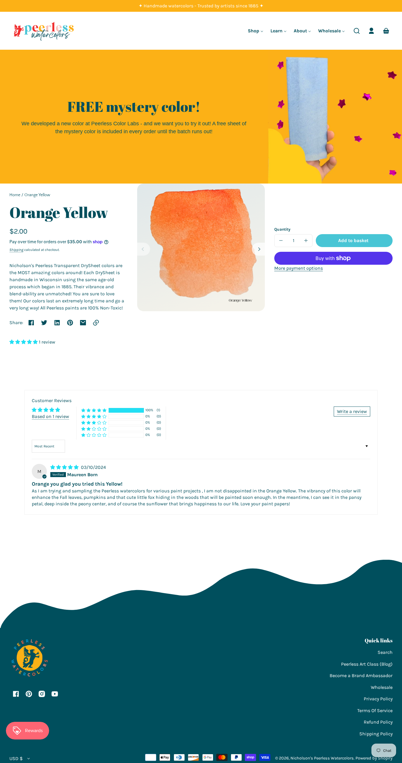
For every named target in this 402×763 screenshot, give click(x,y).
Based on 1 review (50, 416)
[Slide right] (258, 249)
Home (14, 195)
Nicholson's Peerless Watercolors (322, 758)
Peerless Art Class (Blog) (367, 664)
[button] (356, 30)
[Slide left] (143, 249)
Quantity (282, 229)
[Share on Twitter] (44, 322)
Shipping (16, 250)
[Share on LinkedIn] (57, 322)
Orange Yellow (37, 195)
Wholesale (382, 687)
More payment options (298, 268)
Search (385, 652)
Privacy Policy (378, 699)
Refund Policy (378, 722)
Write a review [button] (352, 411)
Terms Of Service (375, 710)
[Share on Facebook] (31, 322)
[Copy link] (95, 322)
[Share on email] (83, 322)
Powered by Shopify (374, 758)
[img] (65, 467)
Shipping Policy (376, 734)
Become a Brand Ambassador (361, 675)
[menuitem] (255, 30)
